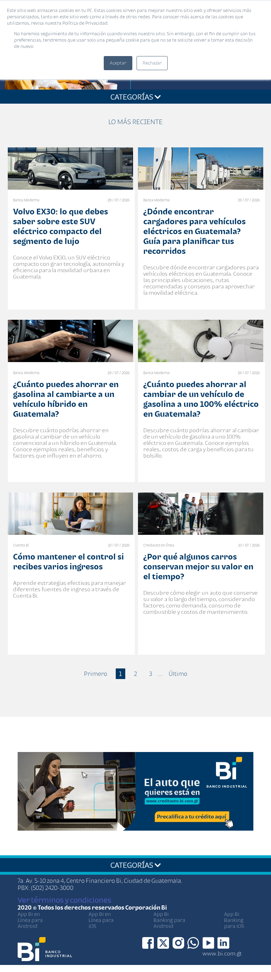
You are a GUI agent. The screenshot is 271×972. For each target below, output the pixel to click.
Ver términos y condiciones (64, 899)
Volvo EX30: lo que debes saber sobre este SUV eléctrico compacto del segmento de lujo (60, 226)
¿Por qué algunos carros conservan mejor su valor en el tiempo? (198, 566)
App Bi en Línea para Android (30, 920)
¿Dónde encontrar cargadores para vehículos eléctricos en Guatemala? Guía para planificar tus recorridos (194, 231)
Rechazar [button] (152, 63)
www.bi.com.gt (222, 953)
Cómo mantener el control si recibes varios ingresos (68, 561)
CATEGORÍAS (132, 96)
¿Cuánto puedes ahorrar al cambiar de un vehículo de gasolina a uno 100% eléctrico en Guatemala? (201, 398)
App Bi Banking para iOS (234, 920)
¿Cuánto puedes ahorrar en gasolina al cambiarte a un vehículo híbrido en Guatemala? (66, 398)
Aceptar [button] (118, 63)
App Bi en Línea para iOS (101, 920)
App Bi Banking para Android (169, 920)
